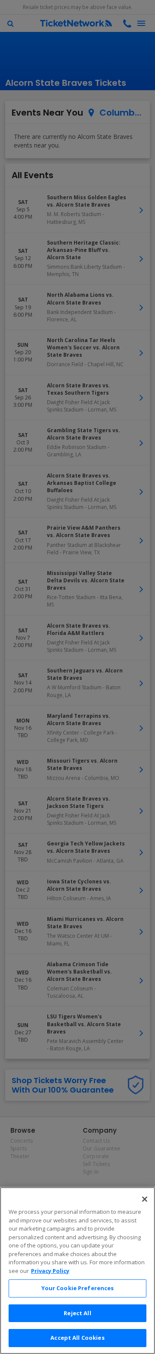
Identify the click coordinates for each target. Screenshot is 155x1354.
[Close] (144, 1199)
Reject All (77, 1313)
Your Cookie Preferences (77, 1288)
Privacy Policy (50, 1271)
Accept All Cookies (77, 1337)
